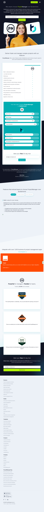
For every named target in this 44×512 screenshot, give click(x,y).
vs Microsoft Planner (6, 441)
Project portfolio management (8, 416)
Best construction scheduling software (9, 480)
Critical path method (6, 411)
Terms (4, 503)
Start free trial (33, 2)
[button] (1, 262)
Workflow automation (7, 385)
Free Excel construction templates (9, 482)
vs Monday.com (6, 445)
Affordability (13, 194)
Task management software (8, 392)
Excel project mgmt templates (8, 473)
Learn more (5, 267)
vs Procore (5, 450)
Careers (4, 463)
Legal (7, 503)
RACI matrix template (7, 426)
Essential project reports (7, 486)
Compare (5, 437)
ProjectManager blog (7, 469)
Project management (7, 402)
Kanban (4, 409)
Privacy (10, 503)
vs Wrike (4, 448)
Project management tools (7, 396)
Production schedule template (8, 433)
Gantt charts (5, 404)
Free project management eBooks (9, 400)
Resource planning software (8, 383)
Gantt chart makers (6, 387)
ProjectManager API (6, 467)
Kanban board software (7, 389)
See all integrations (22, 251)
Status (4, 465)
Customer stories (6, 462)
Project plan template (7, 421)
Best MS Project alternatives (8, 475)
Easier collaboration (29, 194)
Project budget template (7, 430)
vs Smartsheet (5, 443)
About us (4, 456)
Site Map (13, 503)
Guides (4, 398)
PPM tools (5, 394)
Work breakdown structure (7, 407)
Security (4, 460)
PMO (4, 413)
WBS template (5, 428)
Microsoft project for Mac (7, 471)
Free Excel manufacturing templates (9, 484)
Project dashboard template (8, 431)
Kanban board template (7, 424)
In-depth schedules (20, 194)
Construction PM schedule (7, 477)
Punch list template (6, 435)
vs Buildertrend (6, 452)
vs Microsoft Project (6, 439)
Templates (5, 419)
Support (4, 458)
